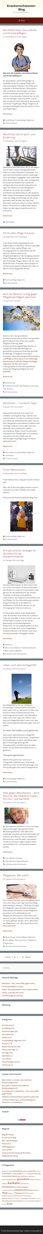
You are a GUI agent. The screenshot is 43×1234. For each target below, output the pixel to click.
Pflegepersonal (20, 1193)
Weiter (29, 957)
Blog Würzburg (8, 1134)
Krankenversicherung (13, 386)
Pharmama (6, 1143)
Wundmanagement (9, 1062)
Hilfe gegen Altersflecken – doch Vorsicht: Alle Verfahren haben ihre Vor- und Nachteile (21, 795)
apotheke (32, 1171)
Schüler (33, 1198)
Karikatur (14, 1183)
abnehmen (9, 455)
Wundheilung (25, 1201)
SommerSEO (7, 1150)
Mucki (30, 1190)
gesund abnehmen (23, 1176)
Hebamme (37, 1179)
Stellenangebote (15, 651)
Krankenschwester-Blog (21, 7)
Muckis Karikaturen (9, 1046)
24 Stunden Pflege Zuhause (18, 233)
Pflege (5, 1192)
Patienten (36, 1190)
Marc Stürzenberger (10, 1140)
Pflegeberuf (11, 1193)
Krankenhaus (8, 1186)
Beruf (7, 648)
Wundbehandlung (16, 1201)
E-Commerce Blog (9, 1137)
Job (11, 648)
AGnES (11, 1171)
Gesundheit (9, 222)
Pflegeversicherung (30, 386)
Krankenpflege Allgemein (24, 120)
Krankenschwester (29, 648)
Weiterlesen (7, 114)
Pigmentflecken (22, 861)
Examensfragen (8, 1031)
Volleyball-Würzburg (10, 1156)
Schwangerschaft (26, 1198)
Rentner (10, 389)
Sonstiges (18, 858)
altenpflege (9, 940)
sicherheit (38, 1198)
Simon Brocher (8, 1091)
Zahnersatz (6, 1065)
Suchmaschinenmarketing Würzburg (16, 1153)
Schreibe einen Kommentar (16, 654)
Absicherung (10, 383)
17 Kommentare (11, 458)
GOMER (32, 1179)
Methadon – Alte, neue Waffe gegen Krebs (18, 983)
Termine (5, 1059)
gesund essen (13, 1179)
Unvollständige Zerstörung (12, 995)
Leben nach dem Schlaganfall (19, 665)
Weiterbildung (6, 1201)
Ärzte (9, 1203)
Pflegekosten (8, 943)
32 (23, 957)
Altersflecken (10, 861)
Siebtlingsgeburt (8, 1147)
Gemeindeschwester (10, 1176)
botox (24, 1173)
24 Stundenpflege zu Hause (12, 986)
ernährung (36, 1173)
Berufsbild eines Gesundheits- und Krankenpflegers (20, 31)
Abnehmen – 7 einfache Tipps (20, 403)
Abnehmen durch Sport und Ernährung (19, 136)
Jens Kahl (5, 1085)
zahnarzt (4, 1204)
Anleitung (25, 1171)
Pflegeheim (32, 940)
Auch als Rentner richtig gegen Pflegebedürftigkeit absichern (20, 295)
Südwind (5, 1097)
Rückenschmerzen (7, 1198)
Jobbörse (8, 644)
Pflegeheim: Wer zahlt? (16, 875)
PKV (4, 389)
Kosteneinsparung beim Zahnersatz (25, 1097)
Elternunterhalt (21, 940)
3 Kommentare (11, 123)
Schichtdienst (16, 1198)
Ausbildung (9, 120)
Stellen (5, 651)
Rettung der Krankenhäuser (23, 1196)
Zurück (6, 957)
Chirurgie (29, 1174)
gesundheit (23, 1179)
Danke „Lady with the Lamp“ (13, 992)
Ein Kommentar (11, 283)
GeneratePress (37, 1231)
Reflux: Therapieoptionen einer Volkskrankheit (20, 989)
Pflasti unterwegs (8, 1049)
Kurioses (5, 1043)
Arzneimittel (6, 1173)
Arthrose (38, 1171)
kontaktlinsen (24, 1183)
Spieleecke (6, 1056)
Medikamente (21, 1189)
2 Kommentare (11, 781)
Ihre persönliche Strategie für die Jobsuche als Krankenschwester (19, 553)
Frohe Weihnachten (14, 469)
